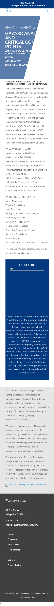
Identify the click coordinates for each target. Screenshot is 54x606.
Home (10, 534)
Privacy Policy (14, 565)
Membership (13, 549)
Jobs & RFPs (13, 544)
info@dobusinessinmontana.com (21, 524)
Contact (11, 560)
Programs (12, 539)
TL (35, 597)
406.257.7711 (12, 520)
